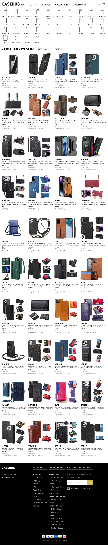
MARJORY (85, 78)
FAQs (35, 487)
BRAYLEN (32, 405)
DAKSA (84, 241)
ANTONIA (6, 200)
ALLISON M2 (60, 119)
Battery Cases (56, 519)
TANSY (84, 446)
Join (90, 482)
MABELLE (6, 119)
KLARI (57, 405)
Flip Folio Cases (57, 487)
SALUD (5, 282)
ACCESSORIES (79, 5)
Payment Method (40, 503)
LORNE (84, 364)
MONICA (6, 323)
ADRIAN (58, 364)
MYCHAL (84, 160)
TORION (32, 78)
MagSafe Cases (57, 522)
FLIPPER (58, 78)
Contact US (37, 477)
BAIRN (57, 200)
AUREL (5, 446)
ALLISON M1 (60, 282)
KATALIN (6, 78)
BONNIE (5, 364)
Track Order (38, 490)
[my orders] (99, 4)
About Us (37, 474)
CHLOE (31, 241)
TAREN (5, 241)
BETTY (31, 282)
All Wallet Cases (57, 477)
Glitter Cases (56, 509)
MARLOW (6, 160)
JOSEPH (58, 160)
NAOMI (58, 446)
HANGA (31, 200)
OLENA (84, 323)
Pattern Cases (56, 525)
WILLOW (32, 160)
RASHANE (59, 323)
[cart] (103, 4)
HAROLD (85, 119)
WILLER (5, 405)
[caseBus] (11, 4)
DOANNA (85, 200)
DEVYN (31, 119)
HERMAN (32, 323)
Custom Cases (57, 528)
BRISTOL (84, 405)
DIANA (31, 364)
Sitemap (36, 506)
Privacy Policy (38, 493)
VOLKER (32, 446)
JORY (57, 241)
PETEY (83, 282)
